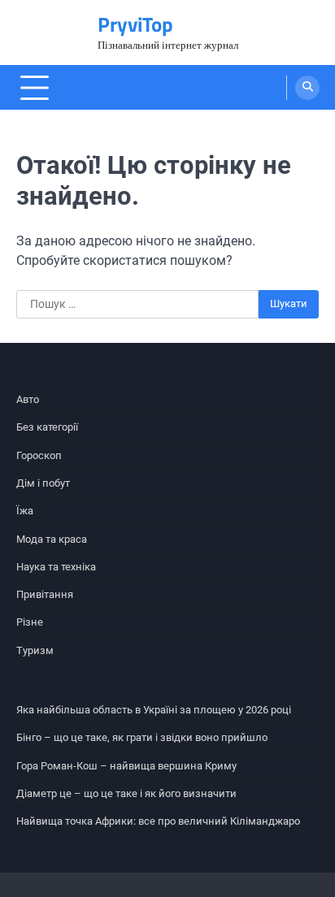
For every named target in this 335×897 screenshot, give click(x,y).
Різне (29, 622)
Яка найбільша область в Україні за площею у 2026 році (153, 710)
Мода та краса (51, 539)
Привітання (44, 594)
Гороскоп (39, 455)
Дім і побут (43, 483)
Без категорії (47, 427)
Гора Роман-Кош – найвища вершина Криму (126, 766)
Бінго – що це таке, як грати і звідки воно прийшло (142, 737)
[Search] (307, 88)
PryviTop (135, 24)
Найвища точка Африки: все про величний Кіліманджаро (158, 821)
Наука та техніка (56, 567)
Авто (27, 399)
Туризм (35, 650)
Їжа (24, 511)
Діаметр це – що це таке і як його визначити (126, 793)
